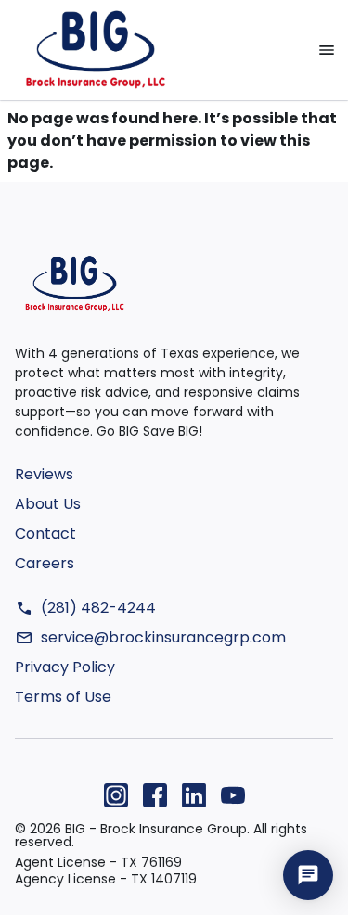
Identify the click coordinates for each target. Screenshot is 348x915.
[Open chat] (308, 875)
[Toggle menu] (327, 50)
